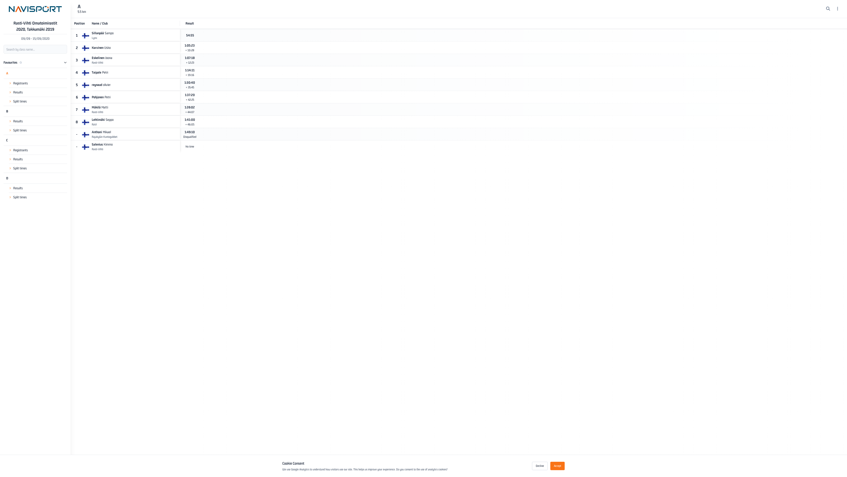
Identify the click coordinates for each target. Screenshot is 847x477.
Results (18, 92)
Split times (20, 101)
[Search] (828, 9)
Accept (557, 466)
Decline (540, 466)
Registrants (20, 83)
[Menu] (837, 9)
